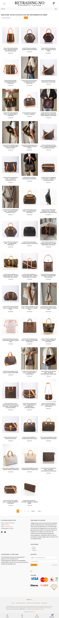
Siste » (39, 511)
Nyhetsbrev (44, 603)
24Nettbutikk (32, 611)
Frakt (13, 603)
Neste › (33, 511)
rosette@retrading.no (9, 526)
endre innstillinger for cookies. (37, 609)
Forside (33, 547)
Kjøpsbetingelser (20, 603)
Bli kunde (34, 548)
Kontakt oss (34, 550)
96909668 (7, 524)
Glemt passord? (55, 564)
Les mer (27, 609)
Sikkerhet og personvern (33, 603)
